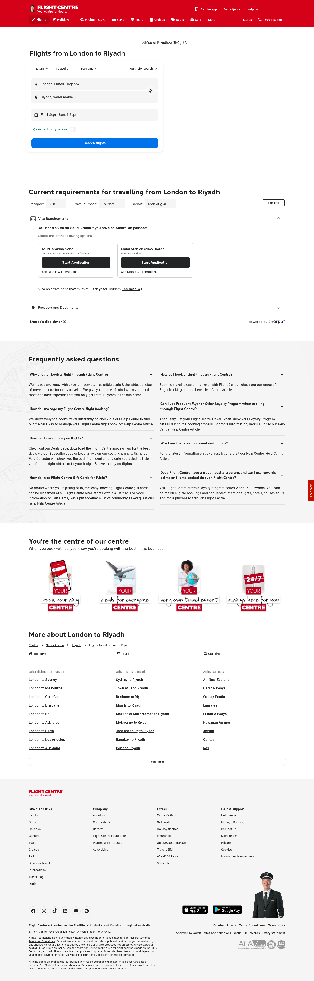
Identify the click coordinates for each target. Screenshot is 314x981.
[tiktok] (54, 910)
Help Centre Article (138, 424)
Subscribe (163, 863)
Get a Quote (232, 9)
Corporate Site (103, 822)
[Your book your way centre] (60, 586)
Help (250, 9)
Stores (247, 19)
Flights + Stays (95, 19)
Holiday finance (167, 829)
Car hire (34, 836)
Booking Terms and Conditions (90, 954)
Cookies (226, 849)
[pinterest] (86, 910)
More (212, 19)
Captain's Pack (167, 815)
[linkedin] (65, 910)
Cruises (159, 19)
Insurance (164, 836)
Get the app (209, 9)
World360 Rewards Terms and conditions (203, 933)
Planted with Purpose (107, 842)
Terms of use (276, 925)
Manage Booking (232, 822)
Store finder (229, 836)
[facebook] (33, 910)
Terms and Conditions (42, 941)
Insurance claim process (237, 856)
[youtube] (76, 910)
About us (99, 815)
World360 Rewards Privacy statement (259, 933)
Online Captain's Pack (171, 842)
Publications (37, 870)
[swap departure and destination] (150, 90)
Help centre (228, 815)
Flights (41, 19)
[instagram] (44, 910)
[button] (157, 762)
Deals (180, 19)
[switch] (71, 131)
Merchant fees (120, 951)
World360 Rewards (170, 856)
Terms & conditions (252, 925)
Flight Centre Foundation (110, 836)
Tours (139, 19)
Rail (31, 856)
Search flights (95, 143)
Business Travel (39, 863)
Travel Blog (36, 877)
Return (39, 68)
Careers (98, 829)
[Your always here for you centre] (253, 586)
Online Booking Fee (100, 948)
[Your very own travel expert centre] (189, 586)
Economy (87, 68)
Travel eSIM (165, 849)
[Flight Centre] (46, 793)
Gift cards (163, 822)
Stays (120, 19)
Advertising (100, 849)
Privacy (226, 842)
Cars (198, 19)
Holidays (63, 19)
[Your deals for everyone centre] (125, 586)
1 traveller (62, 68)
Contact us (228, 829)
